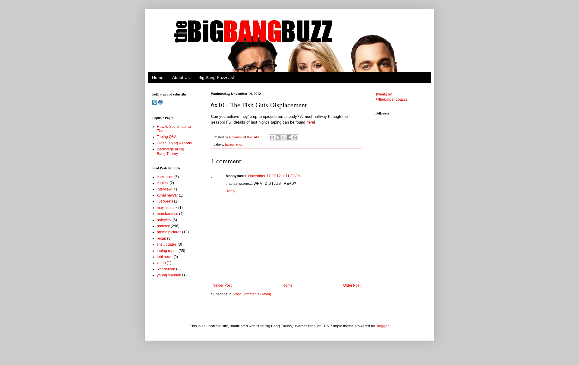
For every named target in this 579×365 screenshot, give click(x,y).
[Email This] (272, 137)
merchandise (167, 214)
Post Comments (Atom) (252, 294)
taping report (234, 144)
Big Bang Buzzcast (216, 77)
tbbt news (164, 257)
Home (157, 77)
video (161, 263)
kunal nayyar (167, 195)
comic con (165, 177)
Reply (230, 191)
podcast (163, 226)
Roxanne (236, 137)
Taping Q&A (166, 137)
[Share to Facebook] (289, 137)
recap (161, 238)
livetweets (165, 201)
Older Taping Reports (174, 143)
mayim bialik (167, 208)
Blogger (382, 326)
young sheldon (169, 275)
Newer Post (222, 285)
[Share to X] (283, 137)
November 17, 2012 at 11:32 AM (274, 176)
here (310, 122)
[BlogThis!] (278, 137)
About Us (181, 77)
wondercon (166, 269)
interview (164, 189)
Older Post (351, 285)
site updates (167, 244)
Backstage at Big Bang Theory (170, 151)
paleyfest (164, 220)
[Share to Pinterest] (295, 137)
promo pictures (169, 232)
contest (163, 183)
